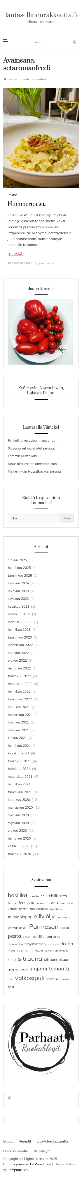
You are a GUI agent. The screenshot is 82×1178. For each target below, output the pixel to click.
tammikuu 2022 (20, 699)
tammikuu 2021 (20, 792)
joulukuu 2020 (19, 800)
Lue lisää (15, 254)
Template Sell (18, 1170)
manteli (23, 909)
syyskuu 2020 (18, 823)
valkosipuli (30, 978)
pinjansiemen (35, 944)
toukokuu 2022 (19, 676)
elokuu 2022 (17, 660)
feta (22, 903)
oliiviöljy (44, 916)
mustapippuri (20, 916)
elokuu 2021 (17, 738)
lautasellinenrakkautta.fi (41, 15)
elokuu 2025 (17, 560)
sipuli (12, 959)
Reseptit (25, 1141)
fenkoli (12, 903)
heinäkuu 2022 (19, 668)
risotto (12, 950)
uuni (10, 979)
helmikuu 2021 (19, 784)
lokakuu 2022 (18, 653)
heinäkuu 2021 (19, 746)
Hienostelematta (15, 1151)
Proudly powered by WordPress (27, 1164)
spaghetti (13, 969)
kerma (12, 909)
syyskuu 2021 (18, 730)
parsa (64, 928)
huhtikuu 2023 (19, 614)
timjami (38, 968)
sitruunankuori (56, 959)
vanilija (64, 979)
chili (44, 896)
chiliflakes (58, 895)
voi (11, 986)
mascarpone (39, 909)
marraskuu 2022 (20, 645)
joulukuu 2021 (19, 707)
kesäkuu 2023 (18, 606)
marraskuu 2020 (20, 807)
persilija (39, 937)
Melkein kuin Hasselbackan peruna (34, 471)
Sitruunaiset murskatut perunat (31, 448)
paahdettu (63, 917)
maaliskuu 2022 (20, 684)
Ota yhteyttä (42, 1151)
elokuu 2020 (17, 830)
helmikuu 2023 (19, 629)
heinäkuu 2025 (19, 568)
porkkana (53, 944)
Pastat (12, 195)
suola (24, 969)
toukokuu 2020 (19, 854)
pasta (14, 936)
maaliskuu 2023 (20, 622)
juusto (50, 903)
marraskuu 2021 (20, 715)
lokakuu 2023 (18, 591)
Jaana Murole (46, 263)
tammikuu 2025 (20, 575)
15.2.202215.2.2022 (20, 263)
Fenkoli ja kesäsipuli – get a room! (33, 440)
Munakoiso (56, 909)
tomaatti (59, 968)
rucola (39, 950)
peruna (53, 936)
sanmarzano (60, 950)
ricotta (66, 943)
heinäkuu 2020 (19, 838)
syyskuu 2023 (18, 599)
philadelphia (15, 944)
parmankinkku (17, 928)
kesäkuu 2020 (18, 846)
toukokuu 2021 (19, 761)
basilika (17, 895)
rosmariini (25, 950)
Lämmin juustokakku (24, 456)
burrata (34, 896)
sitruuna (30, 958)
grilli (30, 903)
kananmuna (65, 903)
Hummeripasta (27, 204)
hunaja (40, 903)
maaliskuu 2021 (20, 776)
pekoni (27, 936)
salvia (48, 950)
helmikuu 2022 (19, 691)
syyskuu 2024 (18, 583)
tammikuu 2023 (20, 637)
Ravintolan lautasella (51, 1141)
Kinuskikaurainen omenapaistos (32, 464)
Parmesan (44, 926)
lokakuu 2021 (18, 722)
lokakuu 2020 (18, 815)
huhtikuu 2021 (19, 769)
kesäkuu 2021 (18, 753)
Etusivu (8, 1141)
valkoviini (52, 979)
